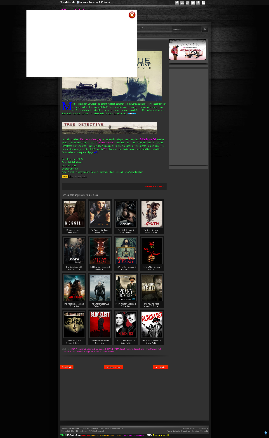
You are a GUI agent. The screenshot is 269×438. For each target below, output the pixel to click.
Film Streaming (126, 349)
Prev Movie (67, 367)
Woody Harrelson (105, 142)
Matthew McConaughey (90, 139)
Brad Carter (99, 349)
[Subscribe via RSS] (203, 3)
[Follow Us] (193, 3)
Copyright (204, 431)
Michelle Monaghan (84, 352)
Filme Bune (139, 349)
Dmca (205, 428)
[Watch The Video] (182, 3)
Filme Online (99, 428)
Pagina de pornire (113, 367)
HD (141, 28)
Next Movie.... (161, 367)
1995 (105, 149)
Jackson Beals (68, 352)
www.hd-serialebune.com (114, 428)
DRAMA (115, 349)
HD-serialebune (81, 431)
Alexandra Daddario (84, 349)
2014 (73, 349)
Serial (96, 352)
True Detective (108, 352)
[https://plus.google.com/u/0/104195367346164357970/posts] (187, 3)
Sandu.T (195, 428)
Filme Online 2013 (153, 349)
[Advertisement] (78, 24)
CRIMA (108, 349)
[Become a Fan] (198, 3)
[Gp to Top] (265, 435)
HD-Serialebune (87, 428)
